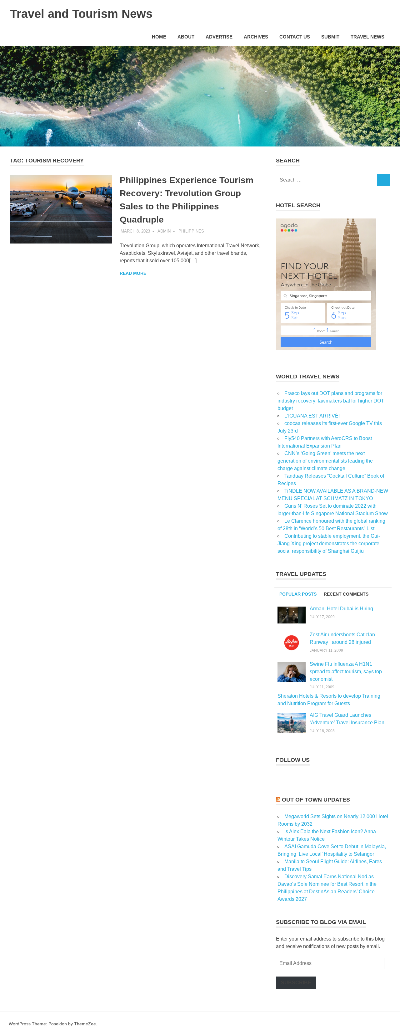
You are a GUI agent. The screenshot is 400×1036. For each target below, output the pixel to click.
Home (159, 36)
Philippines (191, 231)
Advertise (219, 36)
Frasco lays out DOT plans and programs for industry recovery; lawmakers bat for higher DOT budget (331, 401)
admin (164, 231)
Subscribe (296, 982)
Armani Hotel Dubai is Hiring (341, 608)
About (186, 36)
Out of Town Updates (316, 800)
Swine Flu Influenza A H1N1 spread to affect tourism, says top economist (346, 671)
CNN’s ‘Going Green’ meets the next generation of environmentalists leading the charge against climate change (325, 461)
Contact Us (294, 36)
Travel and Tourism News (81, 13)
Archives (256, 36)
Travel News (367, 36)
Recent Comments (346, 594)
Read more (133, 273)
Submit (330, 36)
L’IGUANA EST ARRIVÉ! (312, 415)
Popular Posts (298, 594)
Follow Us (293, 760)
